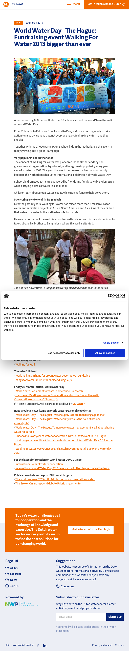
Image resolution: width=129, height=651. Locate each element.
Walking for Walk (25, 365)
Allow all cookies (105, 352)
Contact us (67, 586)
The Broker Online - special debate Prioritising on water (48, 483)
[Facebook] (37, 645)
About (13, 568)
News (19, 4)
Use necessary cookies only (64, 352)
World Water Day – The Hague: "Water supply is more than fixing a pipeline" (60, 415)
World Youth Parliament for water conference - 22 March (49, 391)
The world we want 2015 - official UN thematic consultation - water (55, 479)
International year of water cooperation (39, 464)
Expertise (16, 574)
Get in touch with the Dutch (104, 4)
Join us (14, 586)
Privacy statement (102, 645)
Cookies (119, 645)
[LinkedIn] (43, 645)
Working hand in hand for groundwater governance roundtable (52, 376)
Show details (111, 342)
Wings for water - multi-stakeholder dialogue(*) (43, 380)
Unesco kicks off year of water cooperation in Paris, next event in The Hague (60, 436)
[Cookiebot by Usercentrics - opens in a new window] (110, 296)
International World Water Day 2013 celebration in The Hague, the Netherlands (62, 468)
